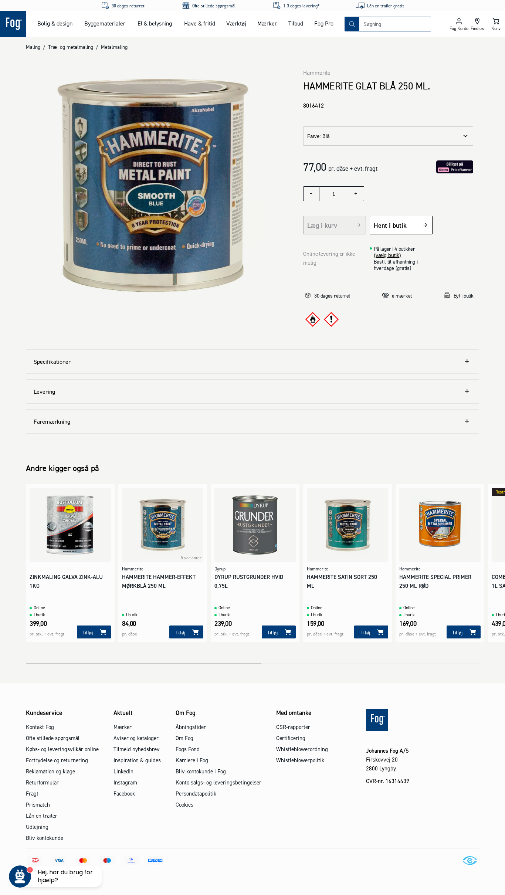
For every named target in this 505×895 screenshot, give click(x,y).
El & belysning (155, 23)
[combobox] (395, 24)
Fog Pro (323, 23)
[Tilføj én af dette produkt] (356, 193)
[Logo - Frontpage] (13, 24)
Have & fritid (199, 23)
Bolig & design (54, 23)
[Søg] (352, 24)
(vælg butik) (387, 255)
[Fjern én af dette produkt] (311, 193)
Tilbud (295, 23)
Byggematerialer (104, 23)
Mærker (267, 23)
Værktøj (236, 23)
